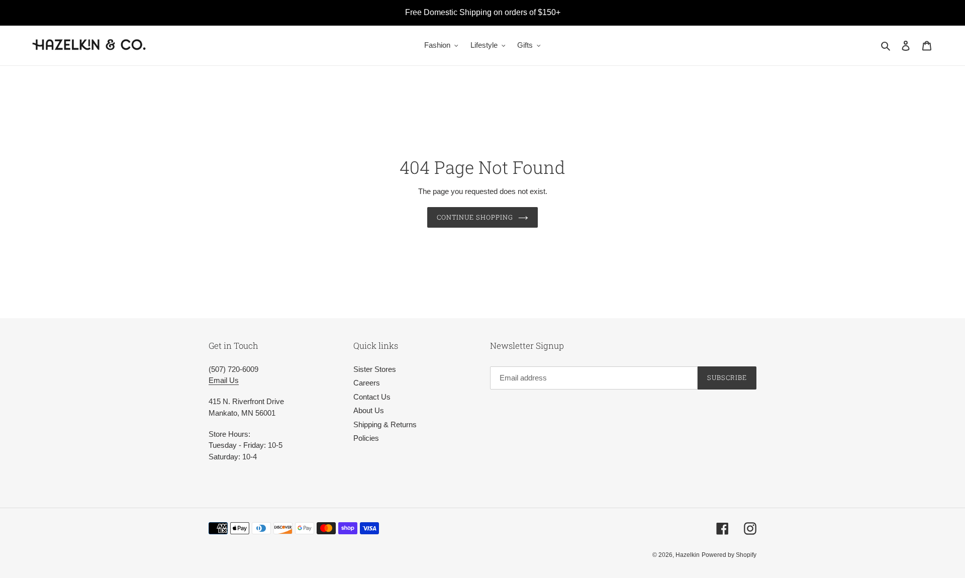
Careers (366, 382)
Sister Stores (374, 369)
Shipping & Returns (385, 424)
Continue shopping (475, 217)
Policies (366, 438)
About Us (368, 410)
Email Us (224, 380)
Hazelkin (688, 554)
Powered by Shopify (729, 554)
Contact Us (372, 397)
